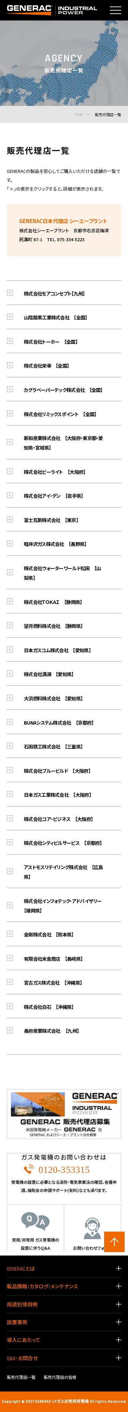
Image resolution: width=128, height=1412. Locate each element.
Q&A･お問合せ (22, 1358)
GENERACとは (21, 1269)
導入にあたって (23, 1340)
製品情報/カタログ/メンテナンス (42, 1287)
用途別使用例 (22, 1305)
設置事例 (17, 1322)
